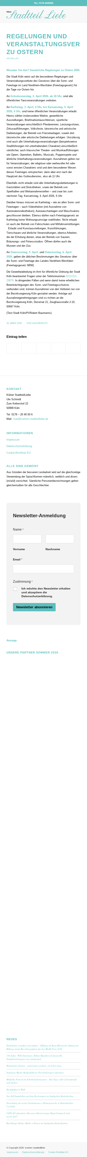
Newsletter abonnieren (34, 607)
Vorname (19, 549)
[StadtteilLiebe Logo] (36, 14)
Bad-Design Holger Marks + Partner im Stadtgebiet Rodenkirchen (37, 1123)
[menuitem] (12, 1152)
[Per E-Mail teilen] (73, 348)
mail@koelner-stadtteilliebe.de (30, 418)
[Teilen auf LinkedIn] (58, 348)
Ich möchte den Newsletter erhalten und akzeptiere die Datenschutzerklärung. (45, 592)
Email (17, 559)
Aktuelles (12, 58)
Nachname (53, 549)
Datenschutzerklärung (19, 446)
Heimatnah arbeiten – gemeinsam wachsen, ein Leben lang (34, 1065)
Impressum (13, 439)
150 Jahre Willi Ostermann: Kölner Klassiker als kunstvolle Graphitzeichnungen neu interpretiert (34, 1057)
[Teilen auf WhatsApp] (43, 348)
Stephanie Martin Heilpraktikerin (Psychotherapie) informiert (35, 1072)
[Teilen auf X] (29, 348)
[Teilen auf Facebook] (14, 348)
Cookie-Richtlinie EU (18, 452)
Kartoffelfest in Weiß (15, 1089)
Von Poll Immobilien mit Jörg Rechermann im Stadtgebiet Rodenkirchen (40, 1096)
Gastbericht (40, 323)
